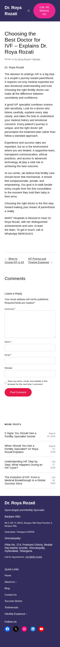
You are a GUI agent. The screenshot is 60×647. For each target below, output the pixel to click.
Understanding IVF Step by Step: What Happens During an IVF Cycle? (23, 464)
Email (8, 355)
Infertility (36, 59)
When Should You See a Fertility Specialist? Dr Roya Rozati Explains (21, 449)
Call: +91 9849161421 (44, 10)
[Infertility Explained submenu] (26, 614)
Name (8, 342)
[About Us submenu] (16, 582)
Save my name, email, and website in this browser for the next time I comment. (27, 382)
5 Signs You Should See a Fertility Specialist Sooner (20, 435)
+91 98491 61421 (33, 557)
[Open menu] (28, 11)
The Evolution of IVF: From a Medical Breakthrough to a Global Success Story (25, 480)
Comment (10, 309)
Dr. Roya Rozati (22, 59)
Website (8, 368)
